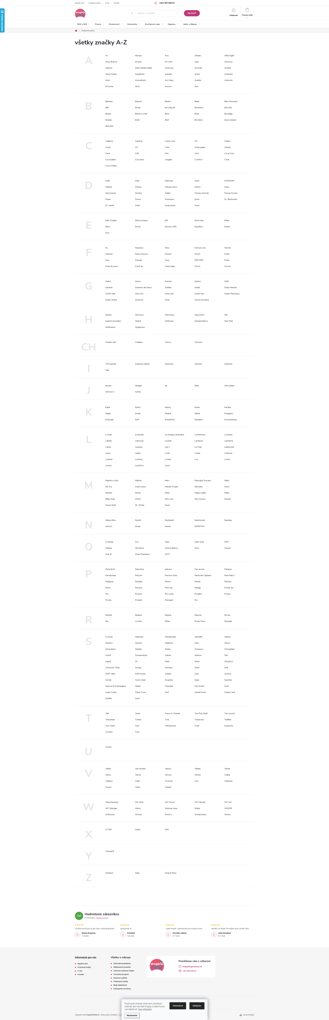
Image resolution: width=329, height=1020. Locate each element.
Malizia (138, 480)
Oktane (108, 548)
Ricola (227, 615)
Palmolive (139, 569)
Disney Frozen (230, 193)
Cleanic (227, 147)
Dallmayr (169, 180)
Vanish (168, 768)
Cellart (227, 141)
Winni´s (168, 814)
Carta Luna (170, 141)
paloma (168, 569)
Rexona (198, 615)
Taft (107, 713)
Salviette (198, 636)
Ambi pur (169, 68)
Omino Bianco (171, 548)
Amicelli (198, 68)
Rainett (108, 615)
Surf (167, 692)
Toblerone (199, 719)
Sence (227, 643)
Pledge (198, 587)
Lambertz (228, 440)
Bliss (167, 113)
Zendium (109, 873)
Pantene (228, 569)
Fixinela (138, 260)
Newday (228, 520)
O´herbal (109, 541)
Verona (168, 774)
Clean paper (200, 147)
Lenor (108, 453)
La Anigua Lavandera (174, 434)
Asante (198, 80)
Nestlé (138, 520)
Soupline (169, 680)
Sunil (226, 686)
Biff (107, 107)
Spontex (228, 680)
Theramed (110, 719)
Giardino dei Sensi (143, 287)
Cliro (197, 153)
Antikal (227, 68)
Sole (197, 673)
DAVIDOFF (229, 180)
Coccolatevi (110, 159)
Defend (108, 187)
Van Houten (140, 768)
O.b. (137, 541)
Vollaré (168, 787)
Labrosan (139, 440)
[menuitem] (84, 24)
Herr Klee (228, 321)
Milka (226, 492)
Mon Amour (200, 499)
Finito (227, 254)
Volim (137, 787)
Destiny (138, 193)
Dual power (170, 205)
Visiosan (169, 781)
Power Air (229, 587)
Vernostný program (121, 974)
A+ (106, 55)
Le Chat (198, 447)
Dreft (137, 205)
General (108, 287)
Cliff (137, 153)
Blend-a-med (141, 113)
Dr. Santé (109, 205)
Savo (197, 643)
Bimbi (137, 107)
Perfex (197, 581)
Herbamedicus (201, 321)
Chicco (168, 342)
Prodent (198, 594)
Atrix (137, 86)
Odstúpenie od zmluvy (122, 989)
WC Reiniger (111, 808)
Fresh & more (111, 266)
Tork (137, 725)
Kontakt (116, 3)
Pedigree (109, 581)
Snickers (169, 667)
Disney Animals (202, 193)
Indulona (228, 364)
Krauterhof (170, 419)
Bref (167, 120)
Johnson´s (110, 391)
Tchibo (138, 719)
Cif (136, 147)
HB (225, 314)
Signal (108, 661)
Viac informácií (145, 1009)
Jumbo (138, 391)
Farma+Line (200, 247)
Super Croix (140, 692)
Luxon (227, 459)
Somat (108, 680)
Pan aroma (199, 569)
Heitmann (169, 321)
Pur (196, 600)
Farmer (227, 247)
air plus (138, 61)
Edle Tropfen (111, 220)
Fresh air (139, 266)
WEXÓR (228, 808)
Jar (166, 385)
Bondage (228, 113)
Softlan (168, 673)
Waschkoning (111, 802)
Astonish (228, 80)
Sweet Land (229, 692)
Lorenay (138, 459)
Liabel (137, 453)
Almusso (228, 61)
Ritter (167, 621)
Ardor (197, 74)
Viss (197, 781)
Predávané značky (120, 981)
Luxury (108, 465)
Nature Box (110, 520)
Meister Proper (171, 486)
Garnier (168, 281)
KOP (137, 419)
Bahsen (138, 101)
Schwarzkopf (141, 655)
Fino (107, 260)
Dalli (137, 180)
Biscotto (228, 107)
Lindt (167, 453)
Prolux (227, 594)
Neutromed (200, 520)
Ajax (197, 61)
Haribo (108, 314)
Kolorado (109, 419)
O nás (107, 3)
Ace (166, 55)
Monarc (227, 499)
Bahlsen (109, 101)
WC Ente (139, 802)
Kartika (227, 407)
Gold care (169, 293)
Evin (107, 232)
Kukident (199, 419)
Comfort (198, 159)
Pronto (108, 600)
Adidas (198, 55)
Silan (167, 661)
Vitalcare (228, 781)
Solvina (227, 673)
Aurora (168, 86)
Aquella (168, 74)
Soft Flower (140, 673)
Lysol (167, 465)
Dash (197, 180)
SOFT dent (110, 673)
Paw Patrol (229, 575)
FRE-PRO (199, 260)
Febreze (109, 254)
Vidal (137, 781)
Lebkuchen (229, 447)
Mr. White (139, 505)
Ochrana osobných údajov (123, 971)
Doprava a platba (120, 978)
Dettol (167, 193)
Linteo (197, 453)
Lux (196, 459)
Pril (106, 594)
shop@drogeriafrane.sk (192, 967)
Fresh (227, 260)
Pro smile (169, 594)
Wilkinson (110, 814)
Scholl (108, 655)
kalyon (168, 407)
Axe (196, 86)
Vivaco (108, 787)
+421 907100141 (189, 971)
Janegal (138, 385)
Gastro (198, 281)
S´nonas (109, 636)
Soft (226, 667)
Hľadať (192, 13)
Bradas (108, 120)
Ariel (107, 80)
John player (229, 385)
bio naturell (170, 107)
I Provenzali (110, 364)
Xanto (137, 829)
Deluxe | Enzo (171, 187)
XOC (167, 829)
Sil (136, 661)
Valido (108, 768)
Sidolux (198, 655)
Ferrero (168, 254)
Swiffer (108, 698)
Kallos (138, 407)
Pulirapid (169, 600)
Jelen (197, 385)
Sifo (226, 655)
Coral (226, 159)
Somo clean (140, 680)
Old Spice (139, 548)
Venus (108, 774)
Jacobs (108, 385)
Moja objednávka (120, 985)
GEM (226, 281)
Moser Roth (110, 505)
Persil (108, 587)
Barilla (168, 101)
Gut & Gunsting (202, 299)
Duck (197, 205)
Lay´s (167, 447)
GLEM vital (110, 293)
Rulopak (228, 621)
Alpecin (108, 68)
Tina (167, 719)
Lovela (168, 459)
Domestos (169, 199)
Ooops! (227, 548)
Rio (106, 621)
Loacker (109, 459)
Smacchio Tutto (112, 667)
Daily (107, 180)
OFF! (226, 541)
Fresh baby (170, 266)
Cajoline (138, 141)
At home (109, 86)
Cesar (108, 147)
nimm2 (108, 526)
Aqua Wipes (111, 74)
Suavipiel (169, 686)
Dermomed (110, 193)
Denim (198, 187)
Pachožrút (110, 569)
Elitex (226, 220)
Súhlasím (197, 1005)
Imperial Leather (142, 364)
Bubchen (109, 126)
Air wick (168, 61)
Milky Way (110, 499)
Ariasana (228, 74)
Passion (138, 575)
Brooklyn (199, 120)
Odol (167, 541)
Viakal (227, 774)
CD (196, 141)
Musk (167, 505)
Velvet (227, 768)
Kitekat (168, 413)
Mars (167, 480)
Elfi (166, 220)
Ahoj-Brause (111, 61)
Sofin (197, 667)
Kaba (107, 407)
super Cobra (111, 692)
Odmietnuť (178, 1005)
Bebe (197, 101)
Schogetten (229, 649)
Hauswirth (199, 314)
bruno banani (230, 120)
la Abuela (139, 434)
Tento (137, 713)
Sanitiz (227, 636)
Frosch (227, 266)
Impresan (169, 364)
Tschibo (109, 732)
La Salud (228, 434)
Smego (138, 667)
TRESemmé (170, 725)
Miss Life (169, 499)
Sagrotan (139, 636)
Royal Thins (200, 621)
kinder (138, 413)
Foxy (167, 260)
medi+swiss (140, 486)
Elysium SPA (171, 226)
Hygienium (140, 327)
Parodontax (110, 575)
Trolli (197, 725)
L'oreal (108, 434)
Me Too (108, 486)
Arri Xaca (169, 80)
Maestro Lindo (111, 480)
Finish (197, 254)
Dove (197, 199)
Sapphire (169, 643)
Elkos (107, 226)
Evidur (227, 226)
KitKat (197, 413)
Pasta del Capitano (203, 575)
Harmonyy (169, 314)
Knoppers (228, 413)
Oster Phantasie (142, 554)
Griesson (139, 299)
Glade (197, 287)
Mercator (199, 486)
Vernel (138, 774)
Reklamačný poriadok (122, 967)
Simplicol (228, 661)
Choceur (198, 342)
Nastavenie (132, 1015)
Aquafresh (140, 74)
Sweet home (200, 692)
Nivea (137, 526)
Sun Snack (199, 686)
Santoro (109, 643)
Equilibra (199, 226)
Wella (197, 808)
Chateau (139, 342)
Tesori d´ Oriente (172, 713)
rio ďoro (138, 621)
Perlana (227, 581)
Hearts (138, 321)
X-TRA (108, 829)
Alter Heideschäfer (143, 68)
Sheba (168, 649)
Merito (138, 492)
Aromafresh (140, 80)
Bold (197, 113)
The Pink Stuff (201, 713)
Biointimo (199, 107)
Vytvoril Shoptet (248, 1015)
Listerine (228, 453)
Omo (197, 548)
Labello (108, 440)
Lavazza (138, 447)
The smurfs (229, 713)
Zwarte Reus (170, 873)
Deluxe (138, 187)
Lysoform (139, 465)
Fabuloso (139, 247)
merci (227, 486)
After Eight (229, 55)
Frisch (197, 266)
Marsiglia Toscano (203, 480)
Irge (107, 370)
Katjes (108, 413)
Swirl (137, 698)
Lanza (108, 447)
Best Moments (230, 101)
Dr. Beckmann (230, 199)
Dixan (108, 199)
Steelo (138, 686)
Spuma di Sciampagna (115, 686)
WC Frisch (170, 802)
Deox (226, 187)
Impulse (198, 364)
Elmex (138, 226)
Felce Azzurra (141, 254)
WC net (227, 802)
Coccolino (139, 159)
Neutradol (169, 520)
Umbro (108, 747)
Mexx (167, 492)
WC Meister (200, 802)
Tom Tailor (110, 725)
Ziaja (137, 873)
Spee (197, 680)
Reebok (138, 615)
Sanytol (138, 643)
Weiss (138, 808)
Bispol (108, 113)
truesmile (228, 725)
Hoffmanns (110, 327)
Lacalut (168, 440)
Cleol (107, 153)
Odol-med (199, 541)
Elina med (199, 220)
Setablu (138, 649)
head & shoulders (113, 321)
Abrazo (138, 55)
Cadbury (109, 141)
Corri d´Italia (111, 165)
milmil (138, 499)
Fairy (167, 247)
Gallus (108, 281)
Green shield (111, 299)
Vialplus (109, 781)
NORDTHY (200, 526)
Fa (106, 247)
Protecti (138, 600)
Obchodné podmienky (122, 963)
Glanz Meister (230, 287)
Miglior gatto (200, 492)
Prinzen (138, 594)
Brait (137, 120)
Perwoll (138, 587)
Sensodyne (110, 649)
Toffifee (227, 719)
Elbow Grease (141, 220)
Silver (197, 661)
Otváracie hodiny (95, 3)
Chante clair (110, 342)
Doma (138, 199)
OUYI (167, 554)
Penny (168, 581)
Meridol (108, 492)
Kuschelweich (230, 419)
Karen (197, 407)
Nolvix (168, 526)
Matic (226, 480)
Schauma (199, 649)
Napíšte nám (79, 3)
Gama (137, 281)
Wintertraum (201, 814)
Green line (199, 293)
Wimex (138, 814)
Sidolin (168, 655)
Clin (166, 153)
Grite (167, 299)
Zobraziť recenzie (102, 918)
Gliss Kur (139, 293)
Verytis (198, 774)
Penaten (138, 581)
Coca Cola (229, 153)
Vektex (198, 768)
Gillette (168, 287)
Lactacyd (199, 440)
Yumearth (109, 851)
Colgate (168, 159)
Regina (168, 615)
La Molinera (200, 434)
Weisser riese (171, 808)
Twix (137, 732)
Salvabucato (170, 636)
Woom (227, 814)
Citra (167, 147)
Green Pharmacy (232, 293)
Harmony (139, 314)
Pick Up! (168, 587)
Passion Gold (171, 575)
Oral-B (108, 554)
